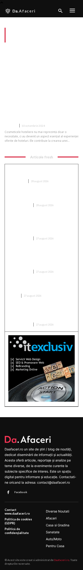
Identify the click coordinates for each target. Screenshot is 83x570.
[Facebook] (8, 492)
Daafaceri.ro (61, 560)
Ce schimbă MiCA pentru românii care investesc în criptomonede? (40, 286)
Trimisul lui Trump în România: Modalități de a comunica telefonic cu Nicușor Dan (39, 313)
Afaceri (11, 125)
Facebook (20, 492)
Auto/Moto (17, 181)
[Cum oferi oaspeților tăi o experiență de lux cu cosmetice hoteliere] (41, 75)
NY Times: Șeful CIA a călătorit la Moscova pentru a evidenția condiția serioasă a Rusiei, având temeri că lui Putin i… (39, 258)
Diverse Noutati (19, 205)
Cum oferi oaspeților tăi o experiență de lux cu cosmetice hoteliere (41, 111)
